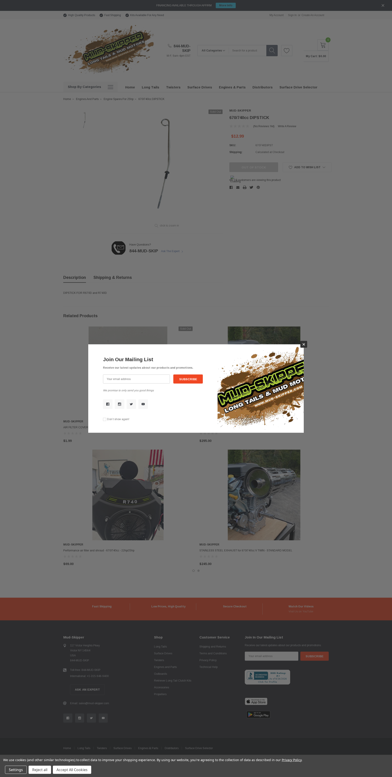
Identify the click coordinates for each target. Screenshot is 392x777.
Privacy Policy (291, 760)
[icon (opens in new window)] (108, 404)
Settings (16, 769)
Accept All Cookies (72, 769)
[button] (303, 344)
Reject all (39, 769)
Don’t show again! (118, 419)
